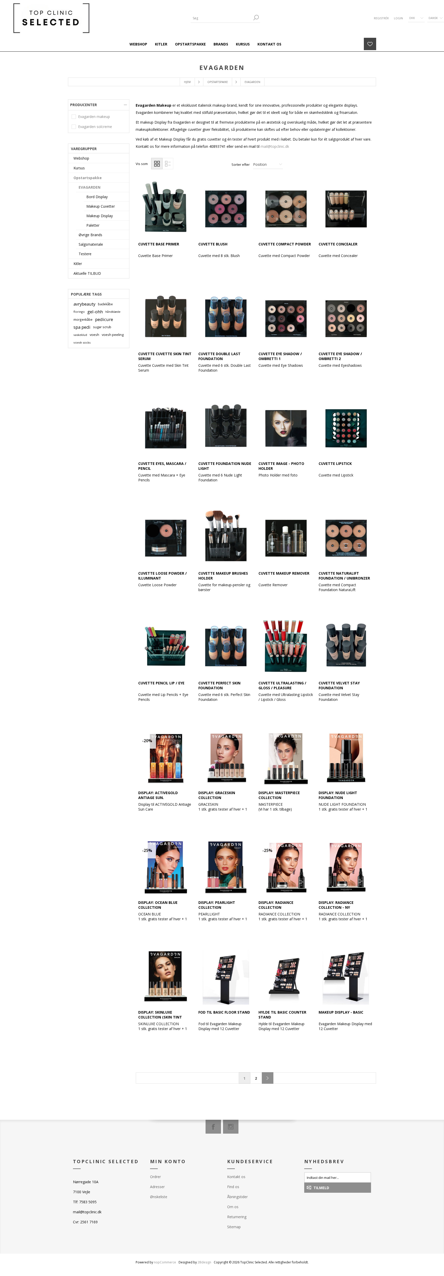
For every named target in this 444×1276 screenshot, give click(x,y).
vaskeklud (80, 335)
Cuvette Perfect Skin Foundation (219, 685)
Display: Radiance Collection (275, 905)
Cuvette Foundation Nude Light (224, 466)
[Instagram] (230, 1127)
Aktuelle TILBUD (87, 273)
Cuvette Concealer (338, 244)
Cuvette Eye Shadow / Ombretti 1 (280, 356)
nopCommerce (165, 1262)
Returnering (236, 1216)
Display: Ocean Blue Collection (158, 905)
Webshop (81, 158)
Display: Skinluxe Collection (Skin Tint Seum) (160, 1017)
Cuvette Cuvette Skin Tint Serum (164, 356)
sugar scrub (102, 327)
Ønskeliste (158, 1196)
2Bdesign (204, 1262)
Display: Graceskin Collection (216, 795)
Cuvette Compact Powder (284, 244)
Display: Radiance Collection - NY (336, 905)
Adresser (157, 1186)
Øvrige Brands (90, 234)
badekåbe (105, 304)
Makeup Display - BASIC (341, 1012)
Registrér (381, 18)
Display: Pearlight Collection (216, 905)
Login (398, 18)
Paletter (92, 225)
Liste (167, 163)
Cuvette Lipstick (335, 463)
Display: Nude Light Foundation (338, 795)
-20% (147, 740)
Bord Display (97, 196)
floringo (79, 312)
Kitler (77, 263)
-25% (147, 850)
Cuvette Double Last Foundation (219, 356)
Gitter (157, 163)
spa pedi (81, 327)
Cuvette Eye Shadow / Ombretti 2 (340, 356)
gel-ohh (95, 312)
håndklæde (113, 312)
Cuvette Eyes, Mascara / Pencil (162, 466)
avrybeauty (84, 304)
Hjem (187, 82)
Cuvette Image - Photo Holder (281, 466)
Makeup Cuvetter (100, 206)
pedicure (104, 319)
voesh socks (81, 342)
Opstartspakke (87, 177)
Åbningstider (237, 1196)
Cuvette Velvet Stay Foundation (339, 685)
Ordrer (155, 1176)
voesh (94, 335)
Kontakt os (236, 1176)
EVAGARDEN (89, 187)
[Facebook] (213, 1127)
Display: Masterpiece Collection (279, 795)
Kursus (79, 168)
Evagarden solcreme (95, 126)
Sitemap (234, 1226)
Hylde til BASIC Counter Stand (282, 1015)
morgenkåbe (82, 319)
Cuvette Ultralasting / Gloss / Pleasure (282, 685)
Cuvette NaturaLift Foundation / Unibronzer (344, 576)
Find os (233, 1186)
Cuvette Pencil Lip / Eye (161, 683)
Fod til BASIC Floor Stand (224, 1012)
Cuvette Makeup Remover (283, 573)
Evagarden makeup (94, 116)
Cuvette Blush (212, 244)
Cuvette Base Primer (158, 244)
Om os (232, 1206)
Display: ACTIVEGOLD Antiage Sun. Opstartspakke (158, 797)
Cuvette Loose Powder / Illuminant (162, 576)
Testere (85, 253)
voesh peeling (113, 335)
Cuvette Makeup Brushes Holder (223, 576)
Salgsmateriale (91, 244)
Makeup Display (99, 215)
